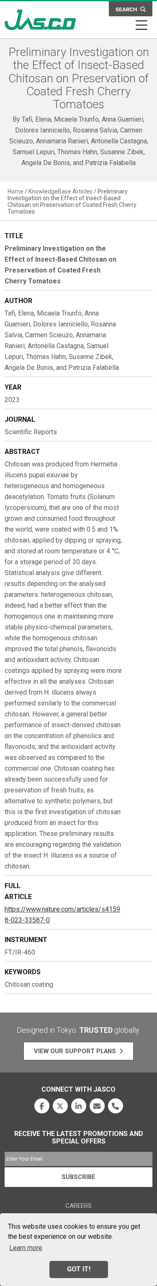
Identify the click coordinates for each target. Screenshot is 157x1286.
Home (15, 191)
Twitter (60, 1105)
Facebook (41, 1105)
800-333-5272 (115, 1105)
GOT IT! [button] (78, 1269)
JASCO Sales (97, 1105)
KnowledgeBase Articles (60, 191)
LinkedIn (78, 1105)
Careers (78, 1206)
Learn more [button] (25, 1248)
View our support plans (75, 1051)
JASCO (40, 20)
